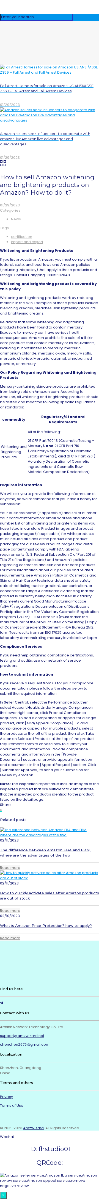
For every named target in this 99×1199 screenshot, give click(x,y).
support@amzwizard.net (22, 1035)
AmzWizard (33, 1128)
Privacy (6, 1096)
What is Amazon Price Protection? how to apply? (46, 925)
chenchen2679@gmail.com (25, 1044)
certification (21, 236)
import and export (27, 241)
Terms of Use (11, 1105)
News (16, 219)
